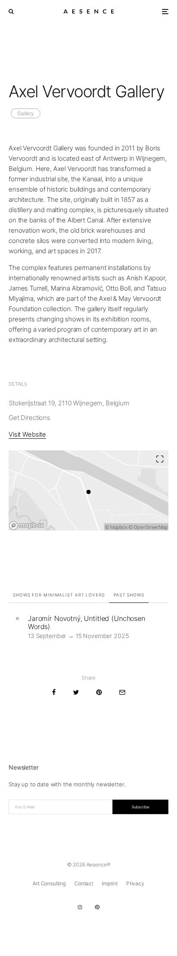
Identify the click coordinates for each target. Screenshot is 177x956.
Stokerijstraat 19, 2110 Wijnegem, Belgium (69, 403)
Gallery (25, 113)
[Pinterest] (97, 907)
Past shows (128, 594)
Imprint (110, 883)
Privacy (135, 883)
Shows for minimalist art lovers (59, 594)
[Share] (54, 692)
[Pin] (99, 692)
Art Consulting (49, 883)
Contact (83, 883)
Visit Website (27, 434)
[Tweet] (76, 692)
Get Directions (29, 418)
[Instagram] (79, 907)
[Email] (122, 692)
